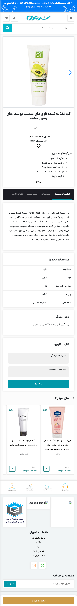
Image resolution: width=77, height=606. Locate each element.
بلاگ (38, 542)
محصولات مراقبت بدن (33, 137)
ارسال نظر (38, 384)
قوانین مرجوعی (38, 556)
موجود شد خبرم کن (38, 600)
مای (36, 128)
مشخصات (45, 194)
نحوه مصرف (32, 194)
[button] (6, 73)
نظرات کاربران (17, 194)
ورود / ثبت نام (38, 538)
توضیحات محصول (62, 194)
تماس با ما (38, 551)
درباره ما (38, 547)
